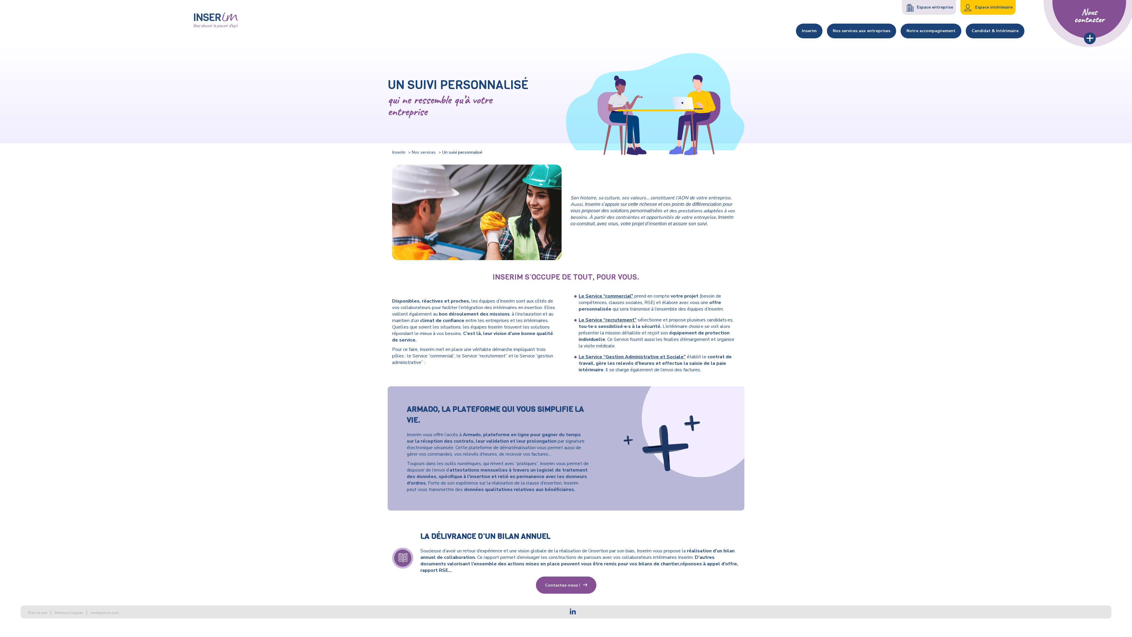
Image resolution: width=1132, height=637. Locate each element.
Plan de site (37, 612)
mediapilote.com (105, 612)
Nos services (424, 152)
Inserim (398, 152)
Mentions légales (69, 612)
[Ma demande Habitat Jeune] (216, 20)
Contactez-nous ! (562, 585)
